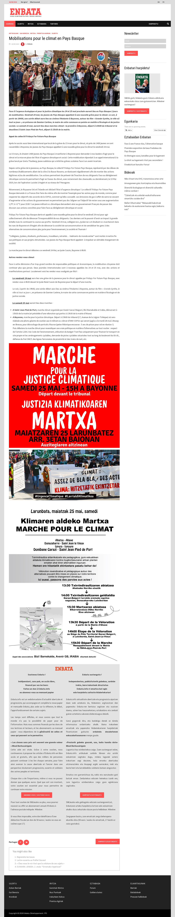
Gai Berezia (24, 33)
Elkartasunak (35, 2)
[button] (128, 130)
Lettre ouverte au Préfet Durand (31, 860)
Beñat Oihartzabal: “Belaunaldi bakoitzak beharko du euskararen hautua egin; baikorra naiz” (144, 206)
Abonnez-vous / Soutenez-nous (37, 795)
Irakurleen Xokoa (56, 896)
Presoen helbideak (138, 896)
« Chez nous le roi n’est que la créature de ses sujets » (40, 863)
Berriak (133, 888)
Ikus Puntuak (55, 892)
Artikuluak (13, 33)
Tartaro (54, 24)
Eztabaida (41, 24)
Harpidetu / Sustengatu (137, 111)
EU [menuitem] (159, 2)
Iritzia (30, 24)
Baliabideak (135, 892)
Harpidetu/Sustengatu (92, 795)
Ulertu (20, 24)
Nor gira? (24, 2)
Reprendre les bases (26, 857)
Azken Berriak (15, 888)
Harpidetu (153, 24)
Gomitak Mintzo (56, 888)
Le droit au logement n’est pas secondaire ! (143, 160)
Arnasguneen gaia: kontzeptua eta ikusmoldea (145, 183)
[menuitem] (159, 2)
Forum (93, 888)
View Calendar (159, 130)
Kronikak (13, 896)
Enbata (30, 44)
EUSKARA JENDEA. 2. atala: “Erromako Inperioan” (39, 866)
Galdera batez (96, 892)
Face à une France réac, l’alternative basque (143, 143)
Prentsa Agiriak (43, 33)
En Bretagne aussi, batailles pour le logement (144, 155)
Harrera (10, 24)
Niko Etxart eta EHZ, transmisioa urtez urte (143, 178)
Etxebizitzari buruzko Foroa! (137, 164)
